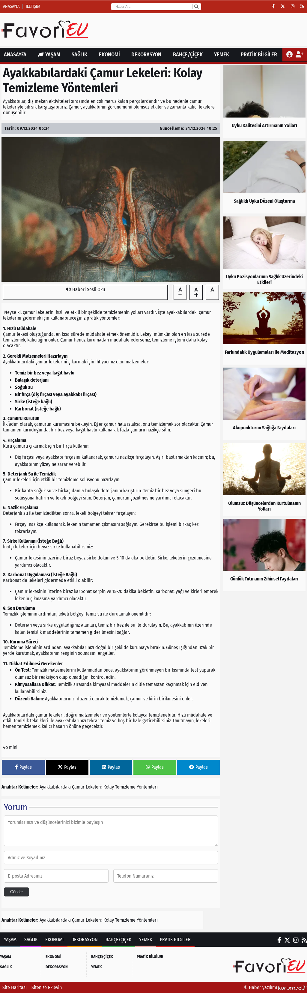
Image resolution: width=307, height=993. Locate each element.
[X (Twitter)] (283, 6)
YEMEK (221, 54)
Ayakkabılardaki (55, 787)
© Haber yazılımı (261, 987)
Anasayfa (11, 6)
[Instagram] (292, 6)
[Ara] (196, 6)
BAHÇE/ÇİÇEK (188, 54)
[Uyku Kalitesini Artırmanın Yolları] (264, 101)
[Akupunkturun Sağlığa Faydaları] (264, 404)
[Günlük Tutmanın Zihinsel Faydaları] (264, 555)
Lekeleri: (94, 787)
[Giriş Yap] (290, 54)
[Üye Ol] (299, 54)
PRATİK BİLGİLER (259, 54)
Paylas (25, 767)
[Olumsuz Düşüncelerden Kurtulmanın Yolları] (264, 479)
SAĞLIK (79, 54)
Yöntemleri (147, 787)
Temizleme (125, 787)
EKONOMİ (109, 54)
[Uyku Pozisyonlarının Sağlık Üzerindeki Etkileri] (264, 252)
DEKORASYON (146, 54)
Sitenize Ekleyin (46, 987)
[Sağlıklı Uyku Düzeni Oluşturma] (264, 177)
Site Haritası (14, 987)
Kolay (108, 787)
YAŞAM (52, 54)
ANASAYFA (15, 54)
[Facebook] (273, 6)
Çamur (78, 787)
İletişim (33, 6)
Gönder (16, 892)
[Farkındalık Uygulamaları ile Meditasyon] (264, 328)
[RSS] (302, 6)
